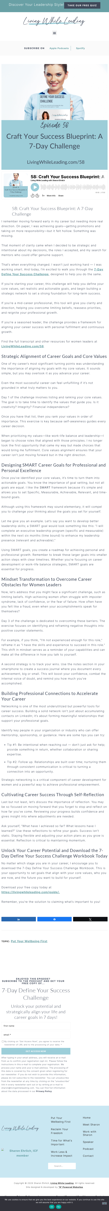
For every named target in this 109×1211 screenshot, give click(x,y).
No (58, 1207)
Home (87, 1117)
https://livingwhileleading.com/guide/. (30, 892)
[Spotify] (31, 1139)
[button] (54, 33)
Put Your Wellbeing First (29, 941)
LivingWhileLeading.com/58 (22, 346)
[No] (104, 1203)
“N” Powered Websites (70, 1187)
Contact (88, 1155)
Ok (52, 1207)
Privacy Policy (44, 1091)
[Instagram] (13, 1139)
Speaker (88, 1141)
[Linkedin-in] (5, 1139)
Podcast (88, 1148)
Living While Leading (62, 1183)
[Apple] (22, 1139)
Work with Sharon (89, 1133)
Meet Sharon (91, 1124)
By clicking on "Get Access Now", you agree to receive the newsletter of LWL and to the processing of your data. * (34, 1043)
